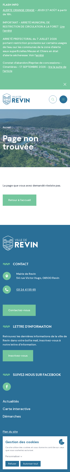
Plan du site (10, 431)
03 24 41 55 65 (26, 289)
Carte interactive (16, 409)
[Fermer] (65, 84)
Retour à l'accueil (19, 200)
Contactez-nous (19, 310)
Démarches (12, 416)
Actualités (11, 401)
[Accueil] (16, 99)
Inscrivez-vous (18, 355)
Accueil (7, 127)
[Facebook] (7, 387)
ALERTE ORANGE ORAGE (18, 10)
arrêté (40, 55)
